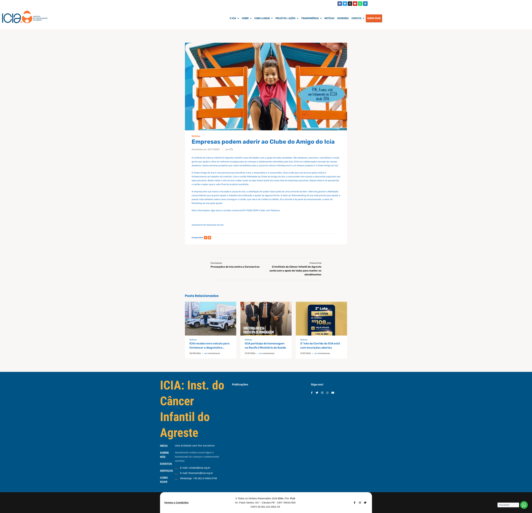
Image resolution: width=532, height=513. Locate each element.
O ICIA (233, 18)
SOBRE (245, 18)
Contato (356, 18)
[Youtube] (355, 3)
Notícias (329, 18)
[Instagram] (350, 3)
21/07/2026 (250, 353)
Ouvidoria (343, 18)
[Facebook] (339, 3)
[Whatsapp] (360, 3)
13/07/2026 (305, 353)
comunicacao (214, 353)
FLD (292, 498)
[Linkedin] (365, 3)
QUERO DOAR (374, 18)
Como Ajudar (262, 18)
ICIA (280, 498)
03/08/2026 (195, 353)
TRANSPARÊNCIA (310, 18)
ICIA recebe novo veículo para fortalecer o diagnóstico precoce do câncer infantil (209, 347)
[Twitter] (345, 3)
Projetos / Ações (285, 18)
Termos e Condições (176, 502)
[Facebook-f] (311, 392)
